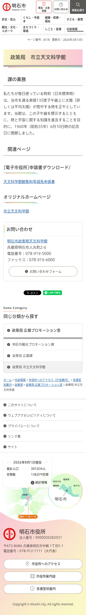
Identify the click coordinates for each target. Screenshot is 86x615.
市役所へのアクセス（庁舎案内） (49, 379)
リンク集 (14, 436)
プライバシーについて (24, 426)
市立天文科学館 (16, 211)
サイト (13, 447)
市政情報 (20, 379)
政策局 (19, 384)
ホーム (7, 379)
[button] (44, 7)
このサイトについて (22, 405)
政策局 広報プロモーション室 (36, 330)
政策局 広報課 (22, 355)
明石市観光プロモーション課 (33, 344)
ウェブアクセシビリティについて (32, 415)
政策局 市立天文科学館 (28, 367)
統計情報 (41, 482)
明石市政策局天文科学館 (27, 241)
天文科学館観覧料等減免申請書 (29, 181)
